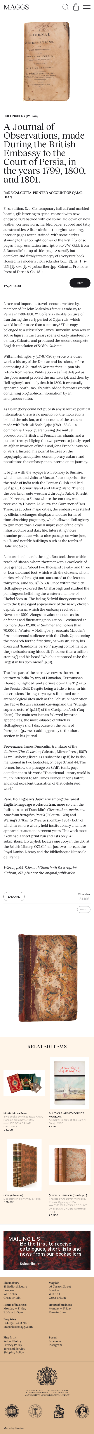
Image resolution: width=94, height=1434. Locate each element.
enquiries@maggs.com (18, 1327)
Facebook (55, 1341)
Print (84, 909)
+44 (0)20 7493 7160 (15, 1323)
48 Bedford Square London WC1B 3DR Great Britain (15, 1292)
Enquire (14, 896)
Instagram (55, 1345)
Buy (80, 283)
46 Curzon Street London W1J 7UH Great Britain (60, 1292)
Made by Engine (13, 1428)
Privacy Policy (12, 1345)
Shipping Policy (13, 1352)
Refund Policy (12, 1341)
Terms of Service (14, 1349)
